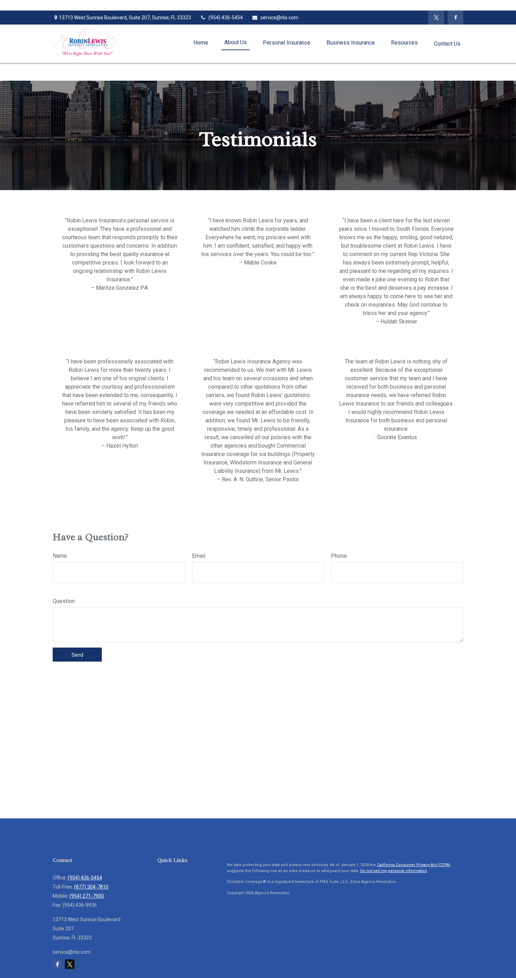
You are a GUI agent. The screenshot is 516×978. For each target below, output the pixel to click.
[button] (201, 43)
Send (77, 655)
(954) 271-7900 (87, 896)
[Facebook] (455, 18)
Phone (339, 555)
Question (64, 601)
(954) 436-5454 (226, 17)
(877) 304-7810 (91, 887)
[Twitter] (436, 18)
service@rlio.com (279, 17)
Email (198, 555)
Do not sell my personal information (393, 871)
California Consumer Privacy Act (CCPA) (413, 865)
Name (60, 555)
